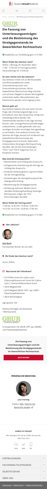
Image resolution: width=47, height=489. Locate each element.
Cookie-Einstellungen (34, 485)
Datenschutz (18, 485)
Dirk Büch (6, 243)
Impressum (7, 485)
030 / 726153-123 (27, 404)
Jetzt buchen (23, 357)
